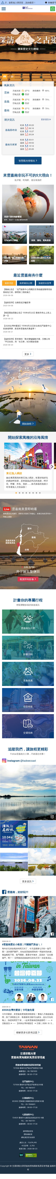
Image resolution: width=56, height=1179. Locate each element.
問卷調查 (52, 8)
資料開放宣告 (28, 1131)
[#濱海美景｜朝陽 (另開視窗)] (42, 862)
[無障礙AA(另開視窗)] (31, 1155)
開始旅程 (27, 423)
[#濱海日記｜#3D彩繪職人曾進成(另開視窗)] (14, 862)
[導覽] (3, 8)
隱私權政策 (28, 1134)
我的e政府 (21, 1155)
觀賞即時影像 (27, 579)
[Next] (52, 466)
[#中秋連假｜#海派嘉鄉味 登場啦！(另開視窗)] (14, 834)
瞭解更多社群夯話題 (26, 1032)
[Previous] (4, 466)
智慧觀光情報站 (27, 160)
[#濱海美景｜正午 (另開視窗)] (42, 834)
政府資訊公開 (26, 283)
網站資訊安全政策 (28, 1137)
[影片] (12, 76)
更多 (26, 354)
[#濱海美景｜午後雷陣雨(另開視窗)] (28, 792)
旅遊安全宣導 (45, 283)
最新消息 (9, 283)
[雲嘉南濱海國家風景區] (28, 8)
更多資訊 (45, 119)
